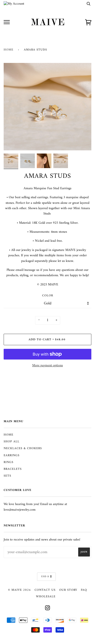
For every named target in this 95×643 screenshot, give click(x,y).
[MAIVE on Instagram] (47, 609)
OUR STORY (68, 590)
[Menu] (7, 22)
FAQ (84, 590)
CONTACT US (45, 590)
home (8, 434)
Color (47, 295)
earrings (11, 455)
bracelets (13, 469)
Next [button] (82, 106)
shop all (11, 441)
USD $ (45, 576)
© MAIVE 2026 (19, 590)
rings (8, 462)
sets (7, 476)
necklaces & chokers (23, 448)
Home (8, 49)
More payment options (47, 365)
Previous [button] (12, 106)
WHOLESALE (46, 596)
